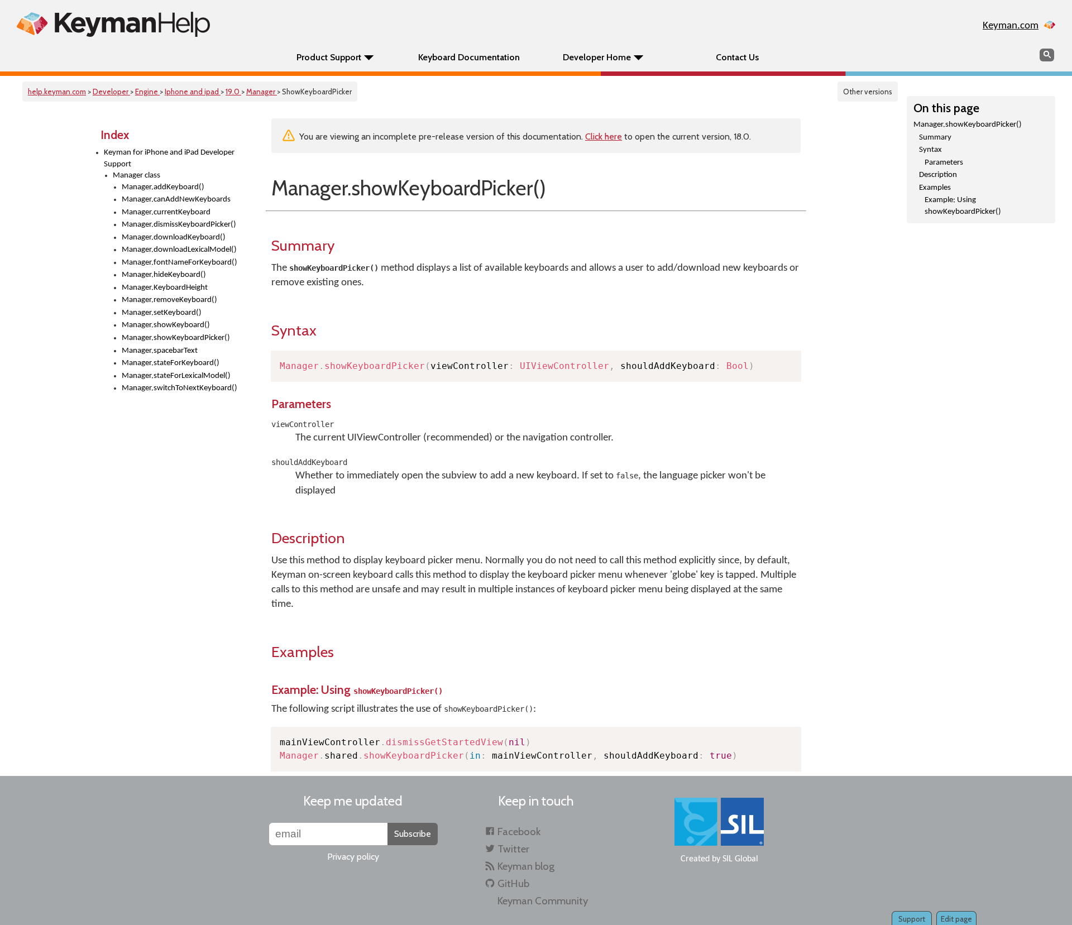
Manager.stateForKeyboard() (170, 363)
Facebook (518, 831)
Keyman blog (525, 866)
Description (938, 175)
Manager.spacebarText (160, 351)
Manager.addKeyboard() (163, 187)
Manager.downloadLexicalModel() (179, 250)
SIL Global (740, 859)
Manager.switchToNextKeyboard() (179, 388)
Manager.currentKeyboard (166, 212)
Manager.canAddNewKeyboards (176, 199)
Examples (935, 188)
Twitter (513, 848)
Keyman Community (542, 900)
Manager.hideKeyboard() (164, 275)
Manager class (136, 175)
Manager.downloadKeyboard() (174, 237)
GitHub (513, 883)
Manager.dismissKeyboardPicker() (179, 225)
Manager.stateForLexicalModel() (176, 376)
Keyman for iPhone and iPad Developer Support (169, 158)
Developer (111, 91)
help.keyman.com (57, 91)
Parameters (944, 163)
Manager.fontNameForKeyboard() (179, 262)
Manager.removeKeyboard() (169, 300)
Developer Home (597, 57)
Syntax (930, 150)
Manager (261, 91)
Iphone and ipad (193, 91)
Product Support (328, 57)
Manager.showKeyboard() (166, 325)
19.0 (233, 91)
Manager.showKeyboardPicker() (176, 338)
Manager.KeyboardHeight (165, 288)
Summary (935, 137)
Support (911, 918)
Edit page (956, 918)
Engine (147, 91)
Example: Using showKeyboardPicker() (963, 206)
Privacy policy (353, 856)
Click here (603, 136)
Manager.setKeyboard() (162, 313)
